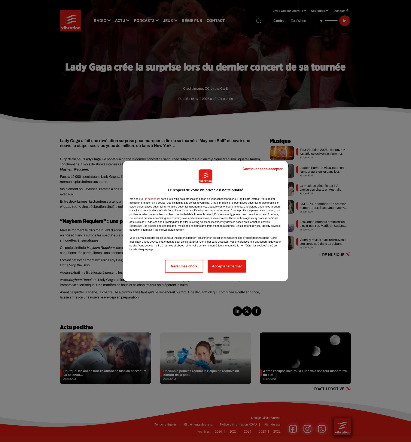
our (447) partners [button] (149, 198)
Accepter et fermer (227, 266)
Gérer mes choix (184, 266)
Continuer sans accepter (263, 168)
